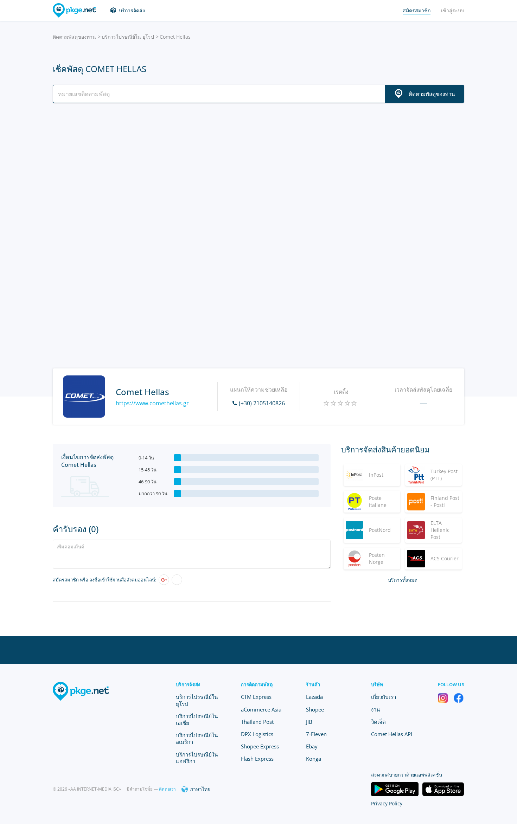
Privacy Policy (386, 803)
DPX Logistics (257, 734)
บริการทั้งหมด (402, 580)
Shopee (315, 709)
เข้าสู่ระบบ (452, 10)
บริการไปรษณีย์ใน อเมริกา (197, 738)
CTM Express (256, 696)
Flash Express (257, 758)
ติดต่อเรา (167, 789)
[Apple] (177, 579)
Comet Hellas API (391, 734)
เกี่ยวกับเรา (383, 696)
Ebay (312, 746)
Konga (313, 758)
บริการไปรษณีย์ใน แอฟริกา (197, 758)
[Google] (164, 579)
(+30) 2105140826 (262, 403)
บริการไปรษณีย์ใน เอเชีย (197, 719)
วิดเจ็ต (378, 721)
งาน (375, 709)
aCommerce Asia (261, 709)
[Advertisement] (258, 170)
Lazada (314, 696)
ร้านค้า (313, 684)
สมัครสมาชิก (66, 580)
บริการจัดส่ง (132, 10)
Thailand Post (257, 721)
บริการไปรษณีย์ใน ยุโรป (128, 36)
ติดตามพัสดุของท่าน (74, 36)
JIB (309, 721)
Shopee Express (260, 746)
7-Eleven (316, 734)
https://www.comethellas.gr (152, 403)
